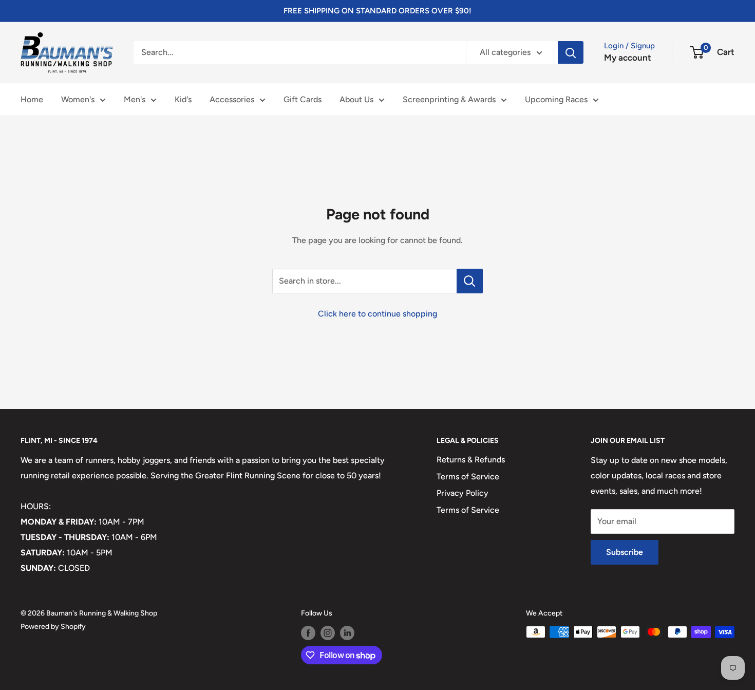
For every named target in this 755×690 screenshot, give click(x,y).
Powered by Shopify (53, 626)
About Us (356, 99)
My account (627, 57)
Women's (78, 99)
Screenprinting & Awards (449, 99)
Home (32, 99)
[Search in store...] (470, 281)
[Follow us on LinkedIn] (347, 633)
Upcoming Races (556, 99)
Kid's (183, 99)
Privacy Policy (462, 493)
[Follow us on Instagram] (327, 633)
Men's (134, 99)
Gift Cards (303, 99)
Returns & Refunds (471, 459)
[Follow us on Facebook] (308, 633)
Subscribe (624, 552)
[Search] (570, 52)
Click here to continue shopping (377, 314)
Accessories (232, 99)
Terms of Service (468, 476)
